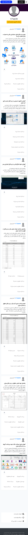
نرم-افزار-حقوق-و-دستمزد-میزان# (17, 286)
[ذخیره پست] (4, 69)
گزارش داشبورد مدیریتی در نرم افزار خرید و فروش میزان (14, 102)
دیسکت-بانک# (11, 417)
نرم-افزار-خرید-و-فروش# (19, 142)
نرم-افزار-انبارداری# (20, 196)
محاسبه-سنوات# (11, 276)
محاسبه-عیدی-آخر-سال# (19, 356)
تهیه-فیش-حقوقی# (20, 482)
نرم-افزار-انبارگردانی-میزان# (18, 212)
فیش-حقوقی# (21, 422)
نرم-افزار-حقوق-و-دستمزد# (18, 84)
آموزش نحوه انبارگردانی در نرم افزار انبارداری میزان (14, 165)
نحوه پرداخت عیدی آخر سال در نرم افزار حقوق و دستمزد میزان (14, 304)
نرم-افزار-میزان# (20, 89)
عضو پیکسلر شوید (6, 2)
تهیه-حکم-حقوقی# (10, 476)
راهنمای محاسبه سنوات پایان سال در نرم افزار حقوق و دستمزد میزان (14, 230)
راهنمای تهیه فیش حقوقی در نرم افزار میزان (14, 383)
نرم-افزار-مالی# (7, 84)
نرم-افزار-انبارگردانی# (20, 207)
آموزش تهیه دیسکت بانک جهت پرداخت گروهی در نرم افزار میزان (14, 445)
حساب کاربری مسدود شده (14, 22)
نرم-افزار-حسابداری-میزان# (18, 137)
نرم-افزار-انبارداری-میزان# (19, 201)
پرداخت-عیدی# (21, 351)
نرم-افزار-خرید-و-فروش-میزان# (17, 147)
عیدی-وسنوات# (21, 276)
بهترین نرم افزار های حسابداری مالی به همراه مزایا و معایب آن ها (14, 35)
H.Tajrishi (18, 29)
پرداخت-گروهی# (20, 417)
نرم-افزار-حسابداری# (19, 79)
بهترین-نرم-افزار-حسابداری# (18, 73)
